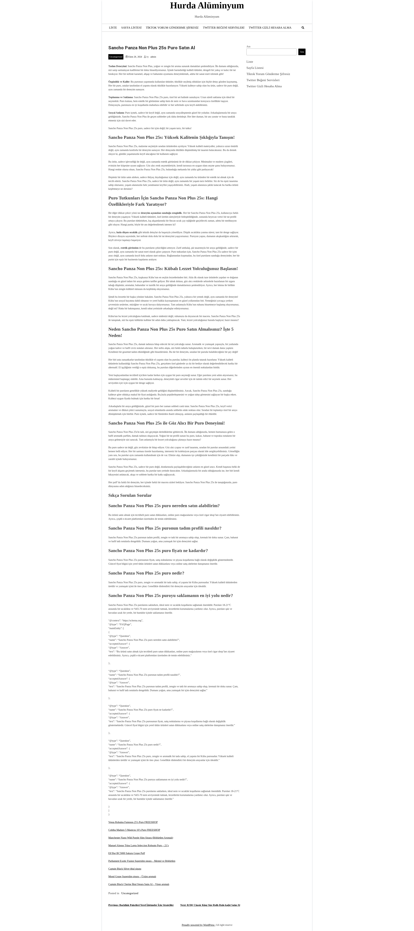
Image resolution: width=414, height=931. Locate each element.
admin (153, 57)
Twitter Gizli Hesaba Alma (270, 27)
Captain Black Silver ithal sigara (124, 868)
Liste (113, 27)
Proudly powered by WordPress (198, 925)
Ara (248, 46)
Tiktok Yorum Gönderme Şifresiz (172, 27)
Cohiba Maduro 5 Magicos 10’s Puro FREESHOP (134, 830)
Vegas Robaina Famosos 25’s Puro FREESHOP (133, 822)
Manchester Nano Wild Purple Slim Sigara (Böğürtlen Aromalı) (140, 837)
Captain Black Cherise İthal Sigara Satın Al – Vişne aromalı (138, 884)
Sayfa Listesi (131, 27)
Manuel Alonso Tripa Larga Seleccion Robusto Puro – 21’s (138, 845)
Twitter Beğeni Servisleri (223, 27)
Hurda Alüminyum (207, 5)
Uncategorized (115, 57)
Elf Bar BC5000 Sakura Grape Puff (126, 853)
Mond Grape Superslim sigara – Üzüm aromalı (132, 876)
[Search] (303, 27)
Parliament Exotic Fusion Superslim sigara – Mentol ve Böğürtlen (141, 861)
